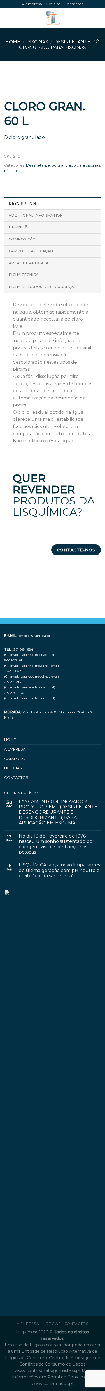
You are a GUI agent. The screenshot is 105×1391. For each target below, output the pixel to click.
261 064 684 (23, 649)
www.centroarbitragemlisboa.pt (48, 1370)
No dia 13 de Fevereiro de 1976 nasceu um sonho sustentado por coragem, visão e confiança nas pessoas (56, 844)
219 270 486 (14, 693)
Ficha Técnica (23, 275)
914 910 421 (13, 671)
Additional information (36, 215)
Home (12, 42)
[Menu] (7, 18)
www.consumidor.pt (53, 1383)
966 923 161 (13, 660)
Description (22, 203)
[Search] (99, 18)
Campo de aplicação (31, 251)
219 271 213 (12, 682)
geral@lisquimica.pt (34, 635)
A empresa (32, 4)
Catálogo (14, 758)
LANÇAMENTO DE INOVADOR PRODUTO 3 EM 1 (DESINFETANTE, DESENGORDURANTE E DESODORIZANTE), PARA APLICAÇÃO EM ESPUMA (58, 812)
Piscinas (37, 42)
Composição (22, 239)
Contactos (73, 4)
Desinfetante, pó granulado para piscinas (59, 44)
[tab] (52, 203)
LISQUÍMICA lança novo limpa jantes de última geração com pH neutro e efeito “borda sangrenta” (59, 870)
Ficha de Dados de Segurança (41, 287)
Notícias (53, 4)
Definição (20, 227)
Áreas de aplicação (30, 263)
